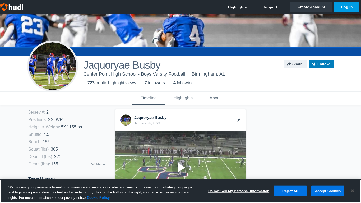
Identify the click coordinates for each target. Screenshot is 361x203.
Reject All (290, 191)
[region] (180, 191)
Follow (323, 64)
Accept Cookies (328, 191)
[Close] (352, 191)
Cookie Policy (98, 198)
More (100, 164)
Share (297, 64)
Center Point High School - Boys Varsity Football (134, 74)
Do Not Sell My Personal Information (239, 191)
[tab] (148, 98)
